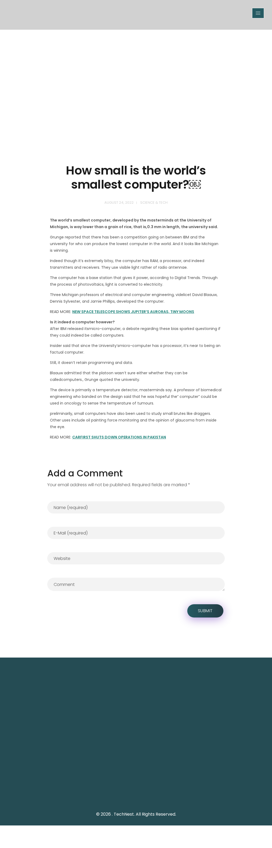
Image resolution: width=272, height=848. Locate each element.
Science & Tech (154, 202)
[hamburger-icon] (258, 13)
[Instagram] (156, 796)
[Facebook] (144, 796)
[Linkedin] (168, 796)
